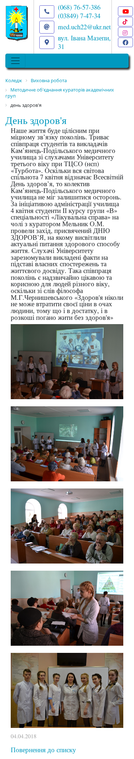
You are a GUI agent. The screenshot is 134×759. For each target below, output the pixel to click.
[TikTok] (125, 21)
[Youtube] (125, 11)
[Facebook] (125, 42)
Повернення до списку (43, 749)
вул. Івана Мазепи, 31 (84, 42)
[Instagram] (125, 32)
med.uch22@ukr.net (84, 26)
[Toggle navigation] (15, 61)
